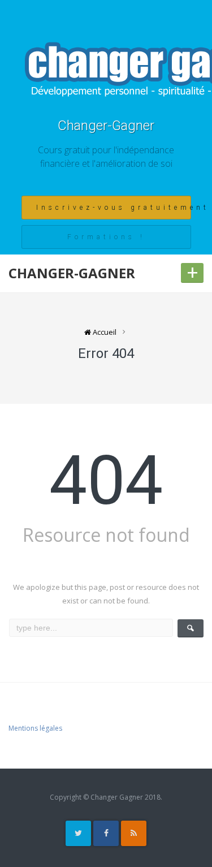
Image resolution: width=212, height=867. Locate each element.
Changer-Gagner (106, 125)
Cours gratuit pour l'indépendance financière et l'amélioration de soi (106, 157)
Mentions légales (35, 728)
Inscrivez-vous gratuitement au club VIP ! (113, 208)
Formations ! (106, 237)
